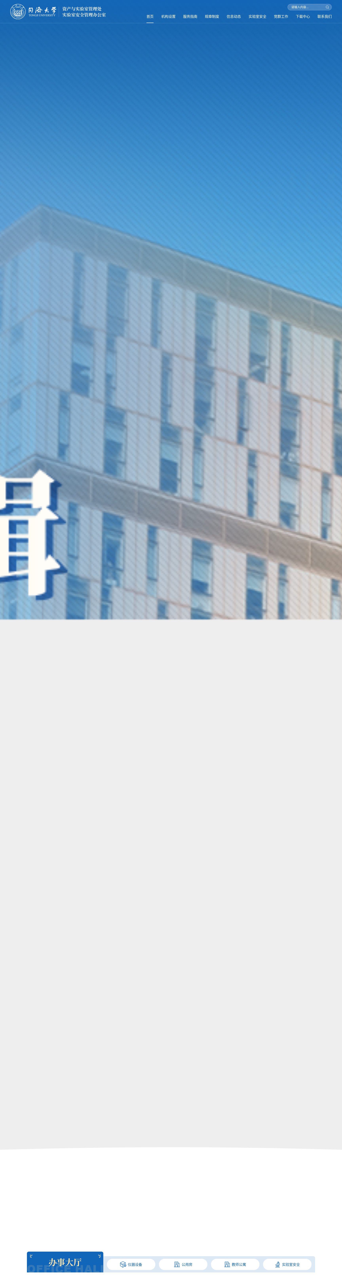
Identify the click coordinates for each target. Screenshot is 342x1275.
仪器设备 (135, 1264)
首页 (150, 16)
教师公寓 (239, 1264)
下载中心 (303, 16)
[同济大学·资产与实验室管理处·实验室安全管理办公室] (58, 11)
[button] (171, 1250)
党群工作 (281, 16)
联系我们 (324, 16)
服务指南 (190, 16)
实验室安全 (257, 16)
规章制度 (212, 16)
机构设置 (168, 16)
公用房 (187, 1264)
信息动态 (234, 16)
